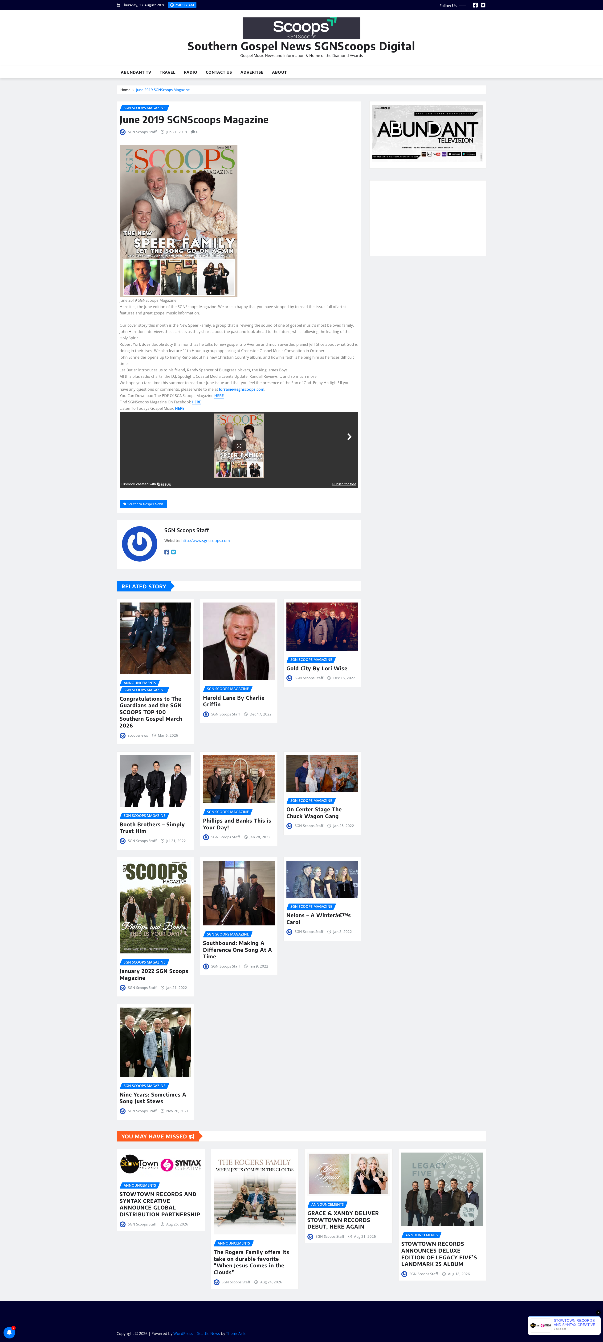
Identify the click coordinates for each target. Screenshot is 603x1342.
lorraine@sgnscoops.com (241, 389)
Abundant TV (136, 72)
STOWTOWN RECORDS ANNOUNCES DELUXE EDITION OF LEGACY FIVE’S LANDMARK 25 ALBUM (439, 1253)
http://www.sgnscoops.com (205, 540)
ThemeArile (236, 1333)
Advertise (252, 72)
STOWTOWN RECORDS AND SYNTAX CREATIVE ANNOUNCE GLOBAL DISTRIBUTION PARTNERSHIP (160, 1204)
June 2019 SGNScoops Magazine (163, 89)
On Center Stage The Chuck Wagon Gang (314, 812)
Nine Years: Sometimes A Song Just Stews (153, 1098)
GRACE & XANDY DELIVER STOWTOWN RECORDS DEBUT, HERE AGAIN (343, 1220)
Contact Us (219, 72)
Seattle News (208, 1333)
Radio (190, 72)
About (279, 72)
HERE (219, 395)
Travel (167, 72)
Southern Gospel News (145, 504)
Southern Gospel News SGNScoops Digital (301, 45)
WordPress (183, 1333)
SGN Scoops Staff (142, 131)
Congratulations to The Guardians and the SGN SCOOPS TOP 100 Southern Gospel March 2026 (151, 712)
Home (125, 89)
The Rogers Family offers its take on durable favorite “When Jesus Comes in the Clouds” (251, 1262)
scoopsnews (138, 735)
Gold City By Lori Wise (316, 668)
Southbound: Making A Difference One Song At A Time (237, 950)
